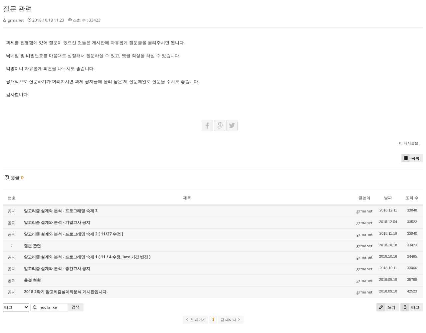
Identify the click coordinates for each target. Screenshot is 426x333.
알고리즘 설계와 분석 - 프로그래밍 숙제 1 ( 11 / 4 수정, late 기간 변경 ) (87, 257)
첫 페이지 (197, 320)
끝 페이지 (229, 320)
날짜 (388, 198)
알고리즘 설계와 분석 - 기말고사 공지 (57, 222)
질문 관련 (17, 8)
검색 (76, 307)
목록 (415, 158)
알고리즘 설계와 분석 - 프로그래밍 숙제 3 (61, 210)
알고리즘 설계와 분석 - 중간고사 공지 (57, 268)
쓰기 (390, 307)
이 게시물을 (408, 142)
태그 (414, 307)
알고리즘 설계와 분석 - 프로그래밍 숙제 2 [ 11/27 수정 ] (73, 234)
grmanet (16, 20)
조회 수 (411, 198)
